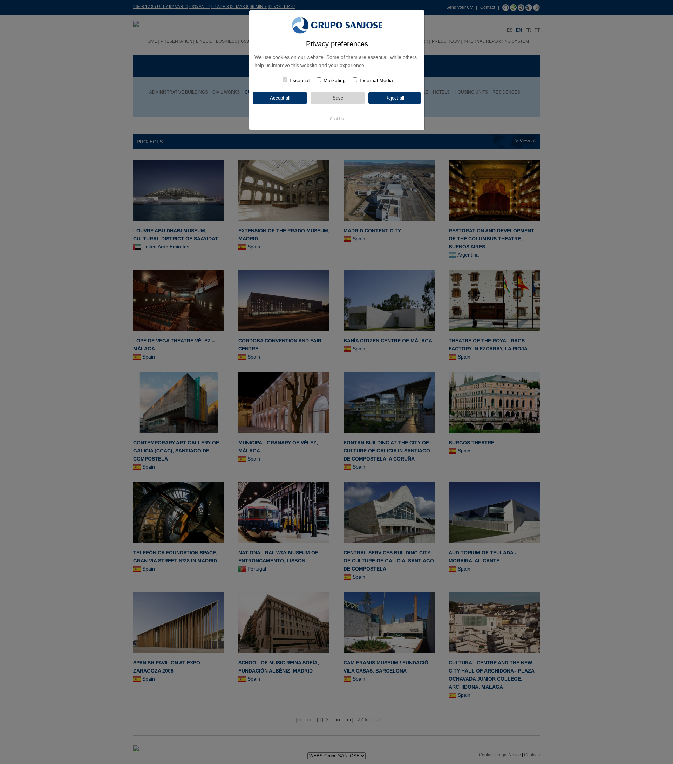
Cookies (337, 119)
